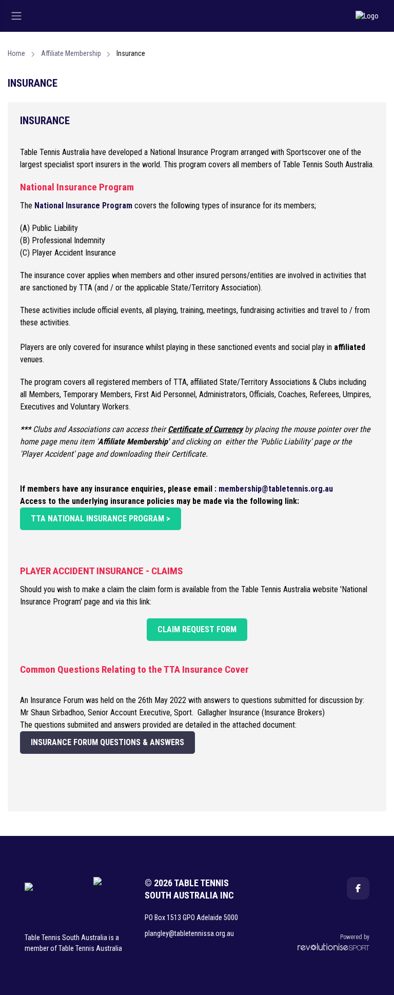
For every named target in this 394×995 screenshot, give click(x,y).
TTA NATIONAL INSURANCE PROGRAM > (100, 518)
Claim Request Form (197, 629)
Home (16, 53)
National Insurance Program (83, 205)
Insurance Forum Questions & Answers (107, 742)
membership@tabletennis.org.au (276, 489)
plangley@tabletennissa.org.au (189, 933)
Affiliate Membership (71, 53)
